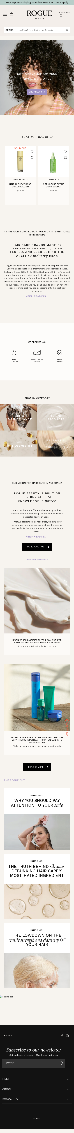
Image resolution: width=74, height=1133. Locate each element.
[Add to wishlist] (32, 151)
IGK (53, 272)
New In (43, 137)
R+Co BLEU (32, 272)
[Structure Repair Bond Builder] (53, 161)
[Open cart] (11, 14)
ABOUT (7, 1088)
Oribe (16, 272)
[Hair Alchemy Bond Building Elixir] (20, 161)
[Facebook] (61, 1035)
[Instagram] (67, 1035)
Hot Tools (60, 272)
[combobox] (41, 30)
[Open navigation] (5, 14)
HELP (6, 1078)
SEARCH (10, 30)
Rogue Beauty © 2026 (37, 1132)
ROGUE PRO (10, 1098)
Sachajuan (44, 272)
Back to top (67, 728)
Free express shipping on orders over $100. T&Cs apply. (37, 2)
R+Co (23, 272)
